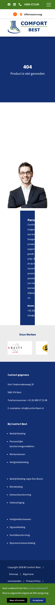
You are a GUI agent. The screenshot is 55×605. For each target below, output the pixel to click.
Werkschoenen (17, 454)
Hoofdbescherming (20, 535)
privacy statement (37, 588)
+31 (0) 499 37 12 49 (38, 310)
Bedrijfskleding (18, 433)
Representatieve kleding (22, 542)
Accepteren (38, 600)
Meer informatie (17, 600)
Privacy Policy (33, 580)
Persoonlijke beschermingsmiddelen (22, 444)
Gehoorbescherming (20, 494)
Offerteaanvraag (33, 14)
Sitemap (13, 574)
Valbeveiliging (17, 502)
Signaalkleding (17, 527)
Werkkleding (16, 486)
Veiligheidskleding (19, 462)
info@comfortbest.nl (39, 315)
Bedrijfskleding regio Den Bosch (26, 478)
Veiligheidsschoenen (20, 519)
